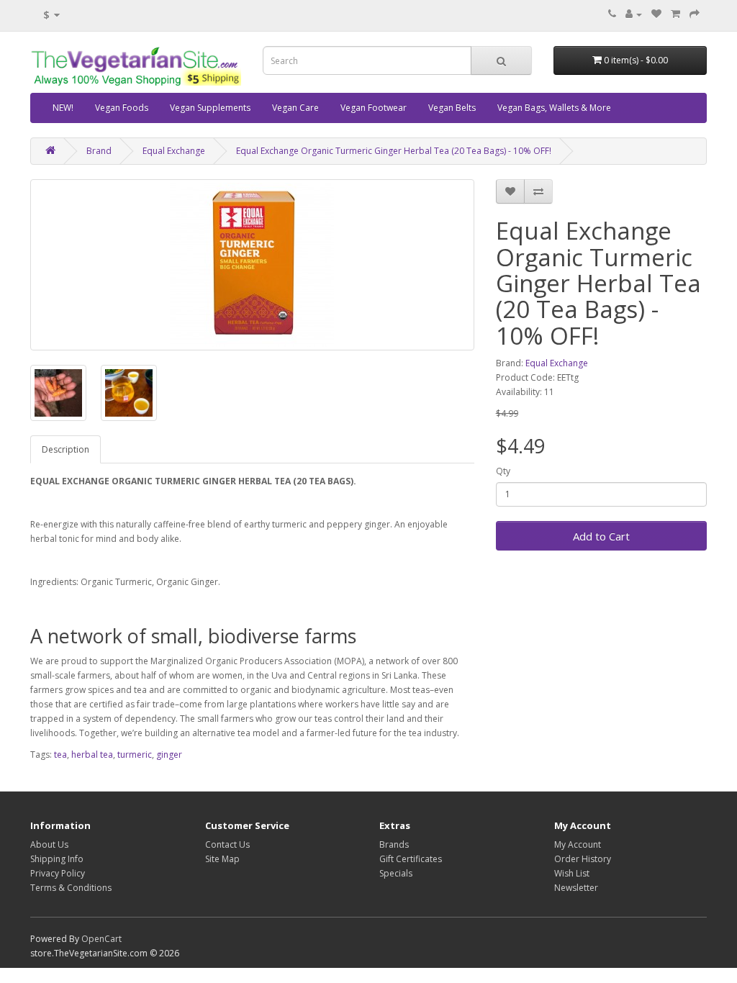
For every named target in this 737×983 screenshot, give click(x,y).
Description (65, 449)
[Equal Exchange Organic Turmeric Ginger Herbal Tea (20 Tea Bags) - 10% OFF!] (252, 264)
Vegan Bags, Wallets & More (554, 107)
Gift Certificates (410, 859)
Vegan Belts (452, 107)
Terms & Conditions (71, 888)
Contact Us (227, 844)
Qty (503, 471)
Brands (394, 844)
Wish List (571, 873)
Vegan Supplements (210, 107)
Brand (99, 151)
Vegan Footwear (373, 107)
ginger (169, 754)
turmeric (134, 754)
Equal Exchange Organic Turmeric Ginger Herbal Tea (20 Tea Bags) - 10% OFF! (393, 151)
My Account (577, 844)
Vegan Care (295, 107)
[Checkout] (694, 14)
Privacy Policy (57, 873)
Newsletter (576, 888)
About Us (49, 844)
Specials (395, 873)
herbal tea (92, 754)
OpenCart (101, 939)
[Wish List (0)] (656, 14)
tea (60, 754)
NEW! (63, 107)
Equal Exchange (174, 151)
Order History (582, 859)
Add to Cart (601, 536)
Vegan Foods (121, 107)
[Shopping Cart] (675, 14)
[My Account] (633, 14)
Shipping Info (56, 859)
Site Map (222, 859)
